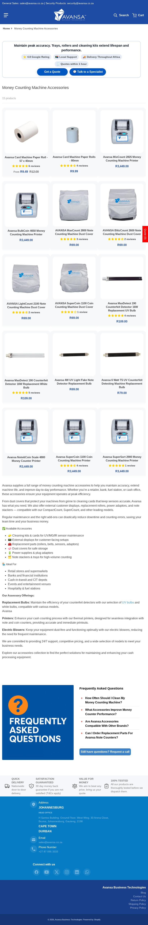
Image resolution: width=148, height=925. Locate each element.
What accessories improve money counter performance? (108, 712)
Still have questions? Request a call (105, 751)
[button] (6, 15)
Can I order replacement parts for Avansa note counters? (109, 735)
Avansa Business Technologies (124, 887)
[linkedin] (76, 872)
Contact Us (139, 896)
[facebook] (36, 872)
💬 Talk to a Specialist (88, 71)
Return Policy (138, 900)
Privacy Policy (138, 907)
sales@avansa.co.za (50, 842)
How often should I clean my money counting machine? (105, 700)
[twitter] (56, 872)
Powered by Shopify (92, 920)
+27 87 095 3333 (48, 851)
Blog (143, 892)
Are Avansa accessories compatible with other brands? (107, 723)
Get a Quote (52, 71)
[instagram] (66, 872)
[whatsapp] (87, 872)
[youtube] (46, 872)
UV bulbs (128, 602)
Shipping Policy (137, 903)
